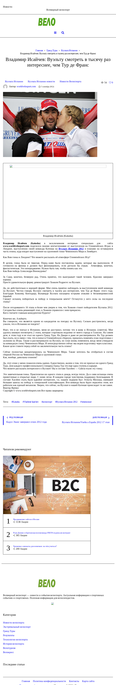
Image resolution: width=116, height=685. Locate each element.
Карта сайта (88, 681)
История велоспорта (13, 643)
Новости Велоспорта (70, 81)
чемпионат (87, 402)
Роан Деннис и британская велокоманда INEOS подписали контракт (41, 533)
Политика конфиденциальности (49, 681)
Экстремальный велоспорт (17, 627)
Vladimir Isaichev (31, 402)
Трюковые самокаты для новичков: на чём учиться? (35, 546)
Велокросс (8, 652)
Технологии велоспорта (15, 639)
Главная (39, 50)
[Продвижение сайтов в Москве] (47, 484)
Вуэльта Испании (69, 50)
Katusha (16, 402)
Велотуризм (9, 648)
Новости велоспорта (13, 622)
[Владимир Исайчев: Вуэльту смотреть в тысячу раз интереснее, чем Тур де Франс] (50, 124)
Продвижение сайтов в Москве (26, 519)
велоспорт (47, 402)
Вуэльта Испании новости (41, 81)
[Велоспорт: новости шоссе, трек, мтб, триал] (58, 21)
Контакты (74, 681)
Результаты (8, 635)
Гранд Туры (52, 50)
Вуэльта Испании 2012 (66, 402)
